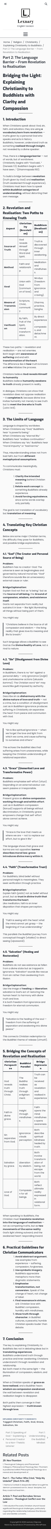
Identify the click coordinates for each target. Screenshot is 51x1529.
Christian (17, 1421)
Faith (26, 1421)
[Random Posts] (5, 4)
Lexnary (25, 22)
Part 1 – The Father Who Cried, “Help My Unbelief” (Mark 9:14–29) (24, 1479)
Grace (39, 1421)
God (33, 1421)
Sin (16, 1425)
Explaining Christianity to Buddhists (19, 1419)
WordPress (41, 1525)
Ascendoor (18, 1525)
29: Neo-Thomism (12, 1460)
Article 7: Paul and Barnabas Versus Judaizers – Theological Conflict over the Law (24, 1499)
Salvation (8, 1425)
